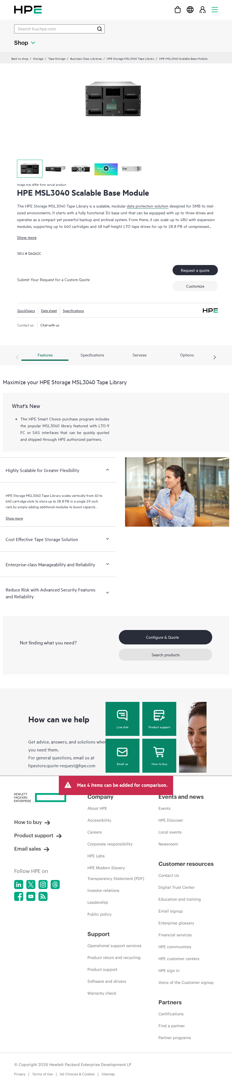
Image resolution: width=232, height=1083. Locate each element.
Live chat (122, 727)
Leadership (97, 902)
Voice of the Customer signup (186, 982)
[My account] (202, 9)
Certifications (171, 1013)
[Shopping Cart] (177, 9)
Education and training (179, 899)
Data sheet (49, 310)
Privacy (19, 1074)
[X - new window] (30, 884)
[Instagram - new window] (43, 884)
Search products (166, 654)
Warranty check (101, 993)
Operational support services (114, 945)
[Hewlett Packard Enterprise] (28, 9)
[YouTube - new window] (30, 896)
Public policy (99, 914)
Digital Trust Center (176, 887)
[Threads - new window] (55, 884)
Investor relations (103, 890)
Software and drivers (106, 981)
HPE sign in (168, 970)
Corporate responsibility (109, 844)
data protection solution (147, 205)
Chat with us (49, 324)
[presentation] (214, 357)
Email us (122, 763)
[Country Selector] (190, 9)
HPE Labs (96, 855)
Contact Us (168, 875)
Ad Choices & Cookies (77, 1074)
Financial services (175, 934)
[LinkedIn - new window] (18, 884)
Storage (38, 58)
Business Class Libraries (86, 58)
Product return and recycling (114, 957)
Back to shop (19, 58)
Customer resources (186, 863)
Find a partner (171, 1025)
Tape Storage (56, 58)
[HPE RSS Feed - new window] (43, 896)
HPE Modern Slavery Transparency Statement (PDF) (115, 873)
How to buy (159, 763)
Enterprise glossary (176, 923)
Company (100, 796)
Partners (170, 1002)
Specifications (73, 310)
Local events (170, 832)
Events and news (181, 796)
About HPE (97, 808)
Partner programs (174, 1037)
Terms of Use (42, 1074)
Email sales (27, 848)
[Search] (99, 28)
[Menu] (215, 9)
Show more (26, 237)
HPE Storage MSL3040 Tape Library (130, 58)
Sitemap (108, 1074)
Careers (94, 832)
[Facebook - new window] (18, 896)
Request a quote (195, 270)
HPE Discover (170, 820)
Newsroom (168, 844)
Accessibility (99, 820)
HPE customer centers (178, 958)
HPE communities (174, 946)
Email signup (170, 911)
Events (164, 808)
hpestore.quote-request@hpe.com (61, 765)
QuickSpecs (26, 310)
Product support (159, 727)
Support (98, 933)
